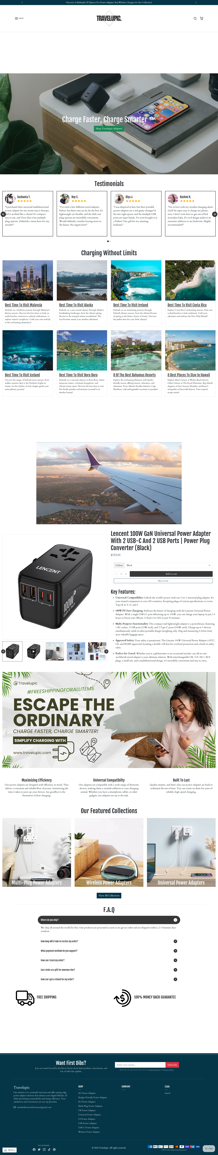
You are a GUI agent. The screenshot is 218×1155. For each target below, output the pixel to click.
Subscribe (172, 1064)
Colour (119, 565)
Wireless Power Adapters (89, 1131)
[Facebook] (34, 1149)
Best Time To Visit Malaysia (23, 305)
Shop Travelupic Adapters (109, 128)
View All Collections (109, 895)
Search (167, 1093)
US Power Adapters (86, 1119)
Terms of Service (154, 1070)
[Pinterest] (54, 1149)
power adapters (107, 2)
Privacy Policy (169, 1070)
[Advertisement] (109, 52)
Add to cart (171, 574)
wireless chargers (127, 2)
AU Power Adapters (87, 1093)
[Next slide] (214, 214)
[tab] (108, 241)
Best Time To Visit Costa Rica (187, 305)
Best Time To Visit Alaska (76, 305)
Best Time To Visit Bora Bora (78, 375)
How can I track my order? (53, 960)
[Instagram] (44, 1149)
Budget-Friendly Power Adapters (92, 1097)
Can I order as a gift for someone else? (58, 969)
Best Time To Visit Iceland (22, 375)
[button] (19, 18)
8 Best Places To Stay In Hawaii (189, 375)
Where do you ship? (50, 919)
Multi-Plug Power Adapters (90, 1106)
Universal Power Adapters (89, 1114)
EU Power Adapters (87, 1101)
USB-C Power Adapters (88, 1127)
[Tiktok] (49, 1149)
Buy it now (163, 580)
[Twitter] (39, 1149)
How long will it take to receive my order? (59, 941)
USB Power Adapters (87, 1123)
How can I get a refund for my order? (57, 979)
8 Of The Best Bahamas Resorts (134, 375)
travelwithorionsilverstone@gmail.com (34, 1107)
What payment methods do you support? (59, 950)
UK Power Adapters (87, 1110)
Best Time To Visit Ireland (130, 305)
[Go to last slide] (3, 214)
